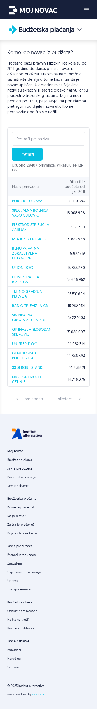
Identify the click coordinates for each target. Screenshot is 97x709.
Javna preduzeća (20, 468)
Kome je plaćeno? (20, 507)
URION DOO (22, 267)
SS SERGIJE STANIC (27, 367)
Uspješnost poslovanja (24, 572)
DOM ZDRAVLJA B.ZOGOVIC (25, 279)
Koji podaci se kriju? (22, 533)
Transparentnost (19, 589)
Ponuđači (14, 650)
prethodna (34, 398)
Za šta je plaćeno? (20, 524)
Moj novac (15, 451)
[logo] (33, 8)
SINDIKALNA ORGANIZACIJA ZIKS (29, 317)
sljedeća (65, 398)
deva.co (38, 694)
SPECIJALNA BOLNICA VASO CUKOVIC (30, 213)
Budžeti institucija (20, 628)
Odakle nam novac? (22, 611)
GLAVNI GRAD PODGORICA (24, 355)
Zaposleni (14, 563)
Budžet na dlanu (19, 460)
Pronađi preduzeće (21, 555)
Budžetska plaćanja (21, 477)
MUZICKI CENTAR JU (29, 239)
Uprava (12, 581)
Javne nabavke (18, 486)
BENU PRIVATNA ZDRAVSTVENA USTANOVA (25, 253)
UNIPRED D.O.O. (25, 343)
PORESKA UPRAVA (27, 200)
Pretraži (27, 154)
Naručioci (14, 658)
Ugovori (13, 667)
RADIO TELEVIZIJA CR (30, 305)
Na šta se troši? (18, 619)
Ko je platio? (16, 516)
